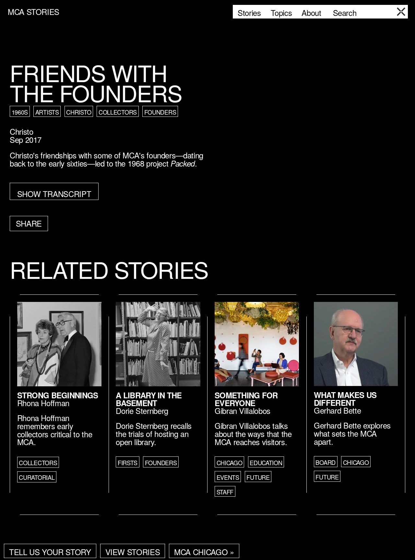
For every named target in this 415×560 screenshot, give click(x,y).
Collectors (118, 112)
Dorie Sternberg (142, 410)
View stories (132, 551)
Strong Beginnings (57, 395)
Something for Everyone (246, 399)
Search (345, 12)
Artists (47, 112)
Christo (78, 112)
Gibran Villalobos (242, 410)
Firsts (127, 462)
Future (257, 477)
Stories (249, 12)
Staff (225, 492)
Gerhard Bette (337, 410)
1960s (20, 112)
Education (266, 462)
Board (325, 462)
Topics (281, 12)
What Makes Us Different (345, 398)
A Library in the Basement (149, 399)
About (311, 12)
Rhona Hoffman (43, 402)
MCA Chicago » (204, 551)
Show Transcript (54, 193)
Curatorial (36, 477)
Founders (160, 112)
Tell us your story (50, 551)
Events (228, 477)
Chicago (230, 462)
